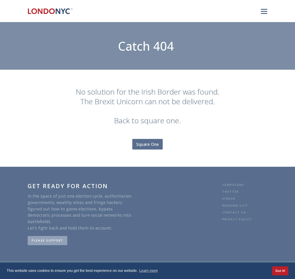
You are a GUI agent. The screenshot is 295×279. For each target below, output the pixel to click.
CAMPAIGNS (233, 185)
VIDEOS (229, 199)
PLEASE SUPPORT (47, 240)
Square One (147, 144)
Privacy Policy (237, 219)
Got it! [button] (280, 271)
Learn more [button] (148, 271)
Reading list (235, 205)
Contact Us (234, 212)
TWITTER (230, 192)
